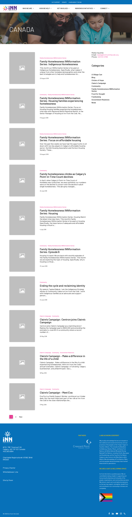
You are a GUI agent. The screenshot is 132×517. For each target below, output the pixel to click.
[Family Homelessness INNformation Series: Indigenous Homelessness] (61, 68)
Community (43, 94)
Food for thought (98, 94)
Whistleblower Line (10, 472)
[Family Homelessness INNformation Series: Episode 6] (61, 256)
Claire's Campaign (45, 316)
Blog (93, 77)
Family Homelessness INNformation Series (53, 58)
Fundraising (96, 97)
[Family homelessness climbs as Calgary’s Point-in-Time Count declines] (61, 181)
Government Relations (67, 352)
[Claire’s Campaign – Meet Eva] (61, 396)
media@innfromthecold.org (107, 55)
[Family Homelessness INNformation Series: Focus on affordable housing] (61, 144)
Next (20, 417)
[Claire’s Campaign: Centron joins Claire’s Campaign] (61, 326)
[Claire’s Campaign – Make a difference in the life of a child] (61, 363)
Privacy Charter (9, 468)
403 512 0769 (103, 57)
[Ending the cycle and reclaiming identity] (61, 290)
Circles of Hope (98, 80)
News (94, 103)
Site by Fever (8, 480)
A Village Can (97, 74)
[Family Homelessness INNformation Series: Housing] (61, 218)
